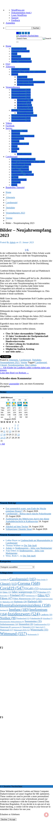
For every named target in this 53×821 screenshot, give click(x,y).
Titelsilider (10, 207)
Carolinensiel (11, 156)
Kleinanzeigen (17, 138)
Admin (13, 242)
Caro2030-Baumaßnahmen (23, 159)
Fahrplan (44, 592)
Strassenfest (26, 624)
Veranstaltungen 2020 (21, 120)
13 (10, 431)
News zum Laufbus (20, 167)
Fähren (14, 146)
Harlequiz (15, 133)
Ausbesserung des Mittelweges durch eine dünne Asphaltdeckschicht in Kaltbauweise (27, 520)
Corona (29, 583)
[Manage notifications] (46, 814)
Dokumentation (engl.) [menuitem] (21, 12)
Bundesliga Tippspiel (15, 187)
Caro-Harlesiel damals (21, 164)
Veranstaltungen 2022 (21, 97)
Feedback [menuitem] (15, 20)
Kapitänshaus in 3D (20, 143)
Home (8, 46)
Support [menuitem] (14, 18)
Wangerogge (5, 627)
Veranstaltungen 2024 (21, 92)
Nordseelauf (23, 618)
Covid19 (12, 588)
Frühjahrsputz (31, 595)
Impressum (16, 56)
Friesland (17, 595)
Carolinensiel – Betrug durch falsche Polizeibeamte (28, 513)
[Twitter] (26, 33)
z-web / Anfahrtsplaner (21, 61)
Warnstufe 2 (28, 627)
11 (4, 431)
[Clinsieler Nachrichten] (27, 35)
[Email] (17, 33)
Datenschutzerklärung (21, 59)
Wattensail (6, 630)
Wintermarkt (39, 629)
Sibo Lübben (30, 365)
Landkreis (46, 614)
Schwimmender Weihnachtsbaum (12, 621)
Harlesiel (35, 601)
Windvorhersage (24, 154)
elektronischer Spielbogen (22, 136)
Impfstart (4, 610)
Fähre (44, 595)
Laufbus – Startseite (20, 169)
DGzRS (32, 588)
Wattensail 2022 (24, 102)
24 (1, 437)
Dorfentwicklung (19, 179)
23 (18, 434)
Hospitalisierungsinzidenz (25, 605)
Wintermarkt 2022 (25, 100)
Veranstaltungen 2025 (21, 90)
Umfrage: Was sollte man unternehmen (28, 72)
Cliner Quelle (42, 579)
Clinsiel (3, 365)
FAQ (8, 64)
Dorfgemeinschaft (25, 79)
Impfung (19, 609)
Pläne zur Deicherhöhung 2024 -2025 (28, 161)
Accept (12, 819)
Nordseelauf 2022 (25, 108)
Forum (14, 54)
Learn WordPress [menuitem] (19, 15)
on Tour (14, 177)
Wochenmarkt (33, 634)
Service (9, 128)
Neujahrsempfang (16, 365)
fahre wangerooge (25, 591)
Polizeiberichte (36, 618)
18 (4, 434)
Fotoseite (15, 141)
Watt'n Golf (40, 627)
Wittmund (13, 633)
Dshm (7, 592)
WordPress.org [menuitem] (17, 10)
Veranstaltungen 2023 (21, 95)
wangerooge (16, 627)
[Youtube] (23, 33)
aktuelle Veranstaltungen (22, 110)
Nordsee (8, 618)
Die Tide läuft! (30, 545)
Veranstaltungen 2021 (21, 118)
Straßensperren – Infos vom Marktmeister (33, 548)
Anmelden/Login (19, 48)
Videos (9, 123)
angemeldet (14, 384)
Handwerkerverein (25, 84)
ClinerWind (22, 77)
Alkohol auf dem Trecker (17, 526)
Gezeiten (15, 149)
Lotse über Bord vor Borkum (14, 373)
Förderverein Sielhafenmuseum (31, 82)
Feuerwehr (4, 595)
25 (4, 437)
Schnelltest (47, 618)
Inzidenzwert (24, 614)
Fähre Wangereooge (24, 598)
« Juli (2, 444)
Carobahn (4, 580)
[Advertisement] (26, 472)
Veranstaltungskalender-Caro (24, 115)
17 (1, 434)
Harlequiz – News (19, 131)
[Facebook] (29, 33)
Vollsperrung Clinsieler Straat (19, 529)
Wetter (14, 151)
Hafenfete (8, 602)
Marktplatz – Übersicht (21, 172)
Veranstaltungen (13, 87)
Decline (4, 819)
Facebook (10, 126)
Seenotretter (33, 621)
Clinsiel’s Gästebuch (20, 51)
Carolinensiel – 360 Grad (22, 174)
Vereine (14, 74)
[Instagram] (20, 33)
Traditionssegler (42, 624)
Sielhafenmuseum (9, 624)
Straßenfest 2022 (24, 105)
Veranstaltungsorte (25, 113)
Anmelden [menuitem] (10, 23)
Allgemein (10, 66)
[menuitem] (29, 28)
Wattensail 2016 (22, 630)
